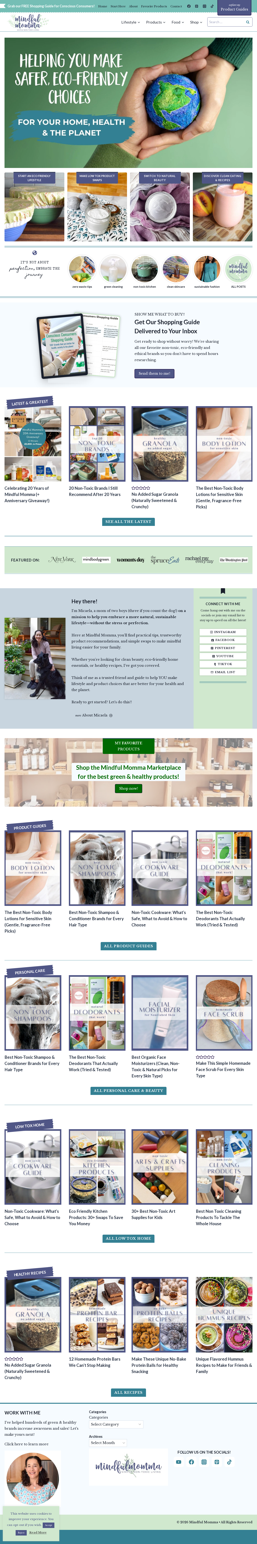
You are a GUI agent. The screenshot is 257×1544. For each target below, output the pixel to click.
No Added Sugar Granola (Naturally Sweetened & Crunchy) (155, 500)
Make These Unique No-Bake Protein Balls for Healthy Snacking (159, 1365)
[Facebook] (189, 6)
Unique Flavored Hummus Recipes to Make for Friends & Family (224, 1365)
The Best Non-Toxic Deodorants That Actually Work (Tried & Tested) (220, 918)
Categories (98, 1417)
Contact (176, 6)
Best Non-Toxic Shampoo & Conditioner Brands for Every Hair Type (96, 918)
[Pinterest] (196, 6)
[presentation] (33, 444)
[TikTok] (212, 6)
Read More (38, 1532)
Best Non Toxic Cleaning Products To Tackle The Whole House (218, 1217)
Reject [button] (21, 1532)
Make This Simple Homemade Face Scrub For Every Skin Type (223, 1069)
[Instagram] (204, 6)
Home (102, 6)
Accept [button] (48, 1525)
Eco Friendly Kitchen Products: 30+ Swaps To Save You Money (96, 1217)
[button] (133, 488)
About (133, 6)
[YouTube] (179, 1462)
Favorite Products (154, 6)
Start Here (118, 6)
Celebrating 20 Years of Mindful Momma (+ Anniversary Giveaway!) (27, 494)
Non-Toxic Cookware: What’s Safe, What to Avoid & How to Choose (159, 918)
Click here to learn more (27, 1444)
